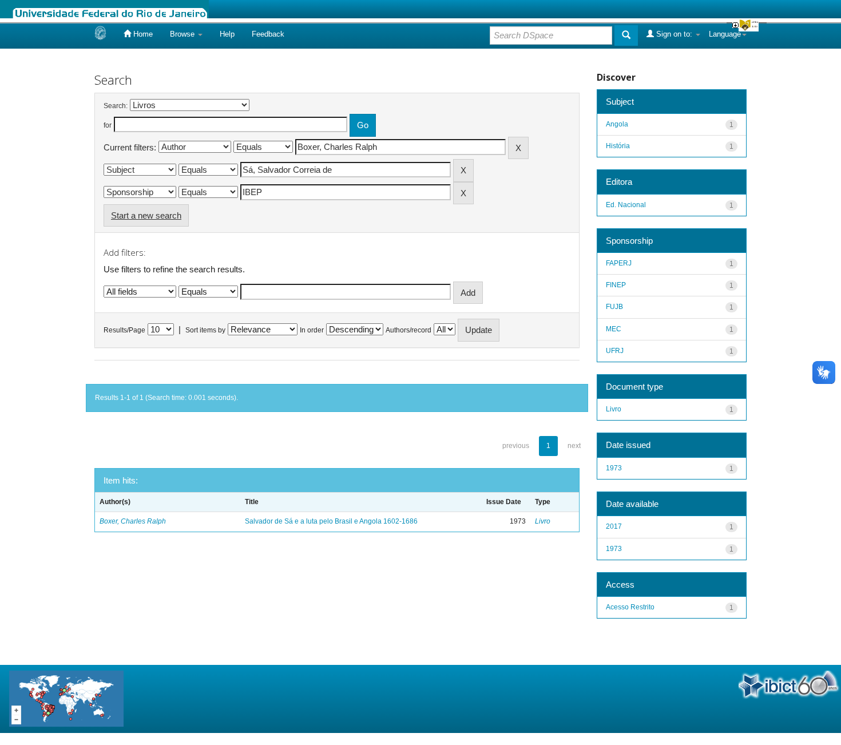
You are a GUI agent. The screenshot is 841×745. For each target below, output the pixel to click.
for (108, 125)
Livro (542, 521)
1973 (614, 468)
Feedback (268, 34)
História (618, 146)
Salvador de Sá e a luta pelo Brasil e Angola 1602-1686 (331, 521)
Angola (617, 124)
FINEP (616, 285)
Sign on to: (674, 34)
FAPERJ (619, 263)
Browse (183, 34)
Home (142, 34)
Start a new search (146, 215)
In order (312, 330)
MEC (613, 329)
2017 (614, 526)
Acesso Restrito (630, 607)
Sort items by (205, 330)
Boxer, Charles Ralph (133, 521)
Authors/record (408, 330)
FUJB (614, 307)
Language (725, 34)
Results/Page (124, 330)
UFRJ (615, 351)
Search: (116, 106)
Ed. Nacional (626, 205)
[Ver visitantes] (66, 698)
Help (227, 34)
